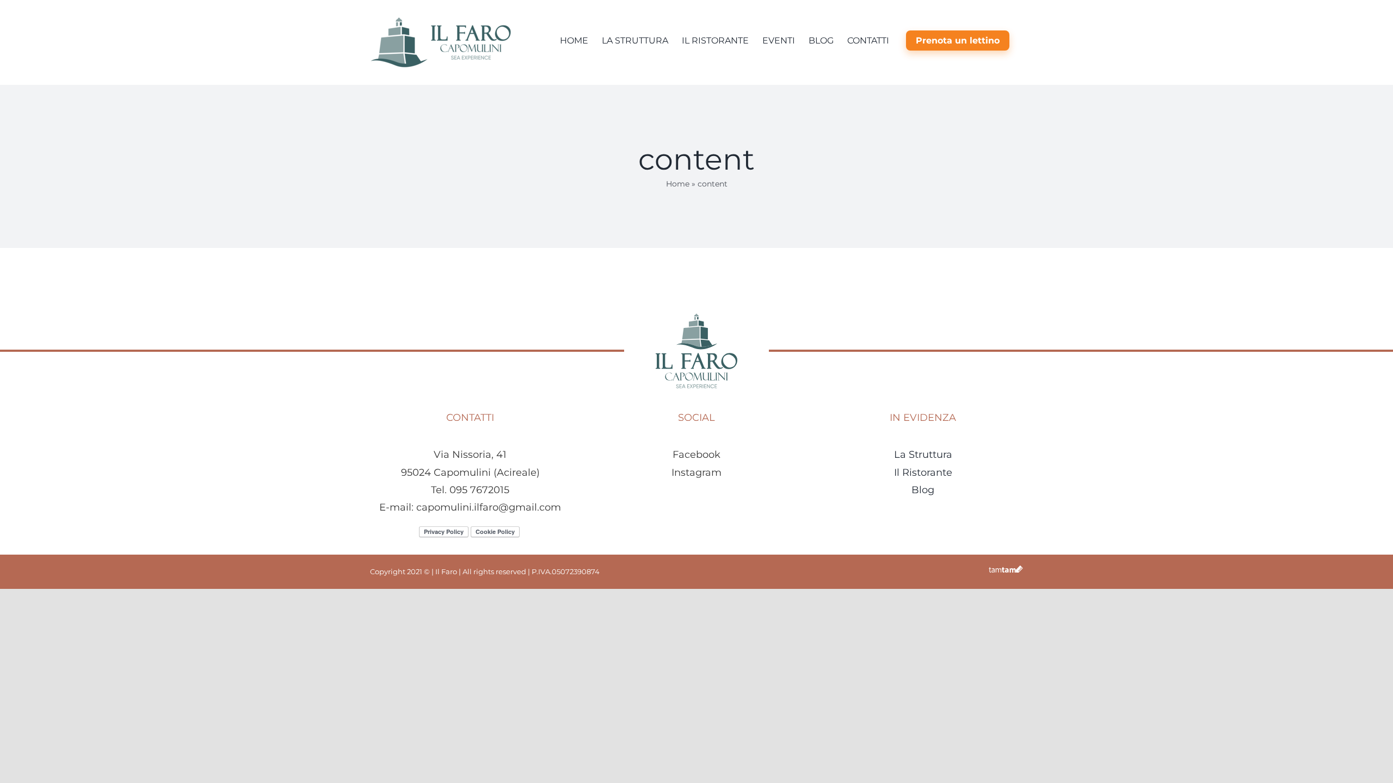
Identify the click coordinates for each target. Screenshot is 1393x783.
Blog (922, 490)
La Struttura (923, 455)
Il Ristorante (923, 472)
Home (677, 184)
